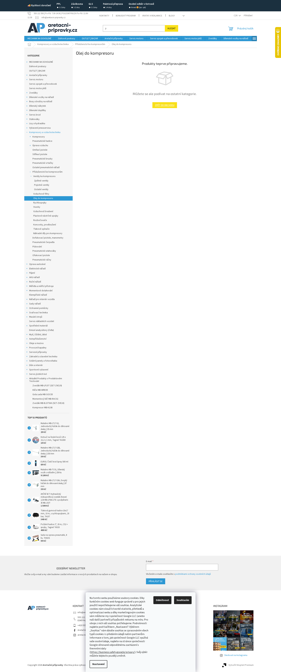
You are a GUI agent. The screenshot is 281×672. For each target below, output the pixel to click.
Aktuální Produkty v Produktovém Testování (45, 380)
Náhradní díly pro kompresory (47, 233)
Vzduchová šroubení (43, 211)
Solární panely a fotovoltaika (43, 360)
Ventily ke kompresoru (44, 176)
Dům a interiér (36, 365)
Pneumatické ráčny (41, 259)
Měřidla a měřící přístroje (41, 286)
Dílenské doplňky (37, 110)
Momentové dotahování (40, 290)
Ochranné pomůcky (38, 308)
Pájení (32, 273)
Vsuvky (36, 207)
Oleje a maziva (36, 343)
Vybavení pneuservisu (40, 128)
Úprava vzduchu (40, 145)
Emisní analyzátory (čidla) (41, 330)
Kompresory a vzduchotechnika (44, 132)
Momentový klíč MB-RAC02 (45, 399)
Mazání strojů (35, 317)
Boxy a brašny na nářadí (40, 101)
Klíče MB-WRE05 (40, 390)
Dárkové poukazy (37, 66)
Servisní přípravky (38, 352)
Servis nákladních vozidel (41, 321)
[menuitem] (39, 38)
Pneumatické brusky (42, 158)
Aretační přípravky (38, 75)
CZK (236, 15)
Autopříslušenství (37, 339)
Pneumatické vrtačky (42, 163)
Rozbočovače (40, 220)
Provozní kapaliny (37, 347)
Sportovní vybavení (38, 369)
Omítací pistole (39, 150)
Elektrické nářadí (37, 268)
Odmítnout (162, 600)
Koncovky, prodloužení (44, 224)
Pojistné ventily (41, 185)
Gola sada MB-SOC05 (42, 394)
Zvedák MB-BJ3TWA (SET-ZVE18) (48, 403)
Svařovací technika (38, 312)
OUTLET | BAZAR (37, 70)
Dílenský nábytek (37, 106)
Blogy (172, 15)
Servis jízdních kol (38, 374)
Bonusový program (126, 15)
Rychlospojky (39, 202)
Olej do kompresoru (43, 198)
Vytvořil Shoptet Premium (241, 665)
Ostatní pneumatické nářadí (46, 167)
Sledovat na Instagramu (235, 655)
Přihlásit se (156, 581)
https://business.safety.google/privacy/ (113, 652)
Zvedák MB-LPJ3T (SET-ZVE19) (47, 385)
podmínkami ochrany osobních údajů (193, 574)
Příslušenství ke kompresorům (47, 172)
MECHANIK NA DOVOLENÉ (41, 62)
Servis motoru (36, 79)
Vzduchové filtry (41, 194)
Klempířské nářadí (38, 295)
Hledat (171, 28)
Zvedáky (33, 92)
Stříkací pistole (39, 154)
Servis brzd (35, 114)
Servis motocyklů (37, 88)
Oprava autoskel (37, 264)
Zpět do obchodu (164, 105)
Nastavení (98, 664)
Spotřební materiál (38, 325)
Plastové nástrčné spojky (45, 215)
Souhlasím (183, 600)
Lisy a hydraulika (37, 123)
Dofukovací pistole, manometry (47, 237)
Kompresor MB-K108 (42, 407)
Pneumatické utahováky (44, 251)
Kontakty (104, 15)
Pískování (37, 246)
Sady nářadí (35, 303)
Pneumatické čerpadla (43, 242)
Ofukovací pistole (41, 255)
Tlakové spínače (41, 229)
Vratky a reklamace (152, 15)
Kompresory (38, 136)
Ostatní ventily (41, 189)
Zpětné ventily (41, 180)
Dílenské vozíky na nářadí (41, 97)
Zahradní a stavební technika (43, 356)
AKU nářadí (34, 277)
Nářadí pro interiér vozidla (42, 299)
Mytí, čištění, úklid (38, 334)
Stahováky (34, 119)
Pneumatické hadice (42, 141)
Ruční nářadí (35, 281)
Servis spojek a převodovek (43, 84)
